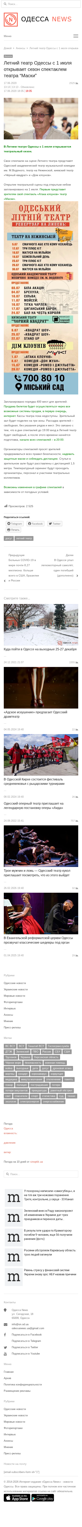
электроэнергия (29, 1101)
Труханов (11, 1057)
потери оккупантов (16, 1090)
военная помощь (55, 1062)
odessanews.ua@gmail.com (28, 1328)
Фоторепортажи (13, 1002)
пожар (9, 1084)
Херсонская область (46, 1057)
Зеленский (22, 1051)
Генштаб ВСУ (36, 1046)
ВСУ (21, 1046)
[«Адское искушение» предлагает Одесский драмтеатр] (41, 669)
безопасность (33, 1062)
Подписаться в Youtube (26, 1353)
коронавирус (39, 1073)
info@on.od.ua (20, 1324)
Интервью (10, 1008)
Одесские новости (15, 983)
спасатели (21, 1096)
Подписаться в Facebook (27, 1334)
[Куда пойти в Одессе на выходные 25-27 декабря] (41, 606)
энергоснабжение (53, 1101)
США (67, 1051)
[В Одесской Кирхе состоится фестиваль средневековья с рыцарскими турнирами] (41, 736)
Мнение (8, 1021)
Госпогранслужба (58, 1046)
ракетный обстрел (61, 1090)
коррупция (57, 1073)
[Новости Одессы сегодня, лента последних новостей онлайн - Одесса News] (41, 20)
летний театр (24, 538)
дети (35, 1068)
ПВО (35, 1051)
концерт (23, 1073)
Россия (46, 1051)
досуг (8, 538)
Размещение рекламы (17, 1390)
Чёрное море (13, 1062)
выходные (22, 1068)
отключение (53, 1079)
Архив (7, 1378)
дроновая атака (62, 1068)
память (68, 1079)
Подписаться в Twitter (25, 1347)
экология (10, 1101)
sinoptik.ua (36, 1161)
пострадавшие (39, 1084)
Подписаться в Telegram (26, 1340)
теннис (71, 1096)
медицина (11, 1079)
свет (8, 1096)
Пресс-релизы (12, 1027)
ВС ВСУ (10, 1046)
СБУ (57, 1051)
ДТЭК (8, 1051)
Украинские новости (16, 989)
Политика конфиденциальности (23, 1384)
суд (61, 1096)
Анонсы (8, 56)
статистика (48, 1096)
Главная (9, 1371)
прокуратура (39, 1090)
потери (56, 1084)
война (8, 1068)
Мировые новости (14, 995)
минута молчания (31, 1079)
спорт (34, 1096)
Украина (25, 1057)
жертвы (9, 1073)
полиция (22, 1084)
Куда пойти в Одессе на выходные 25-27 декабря (40, 649)
